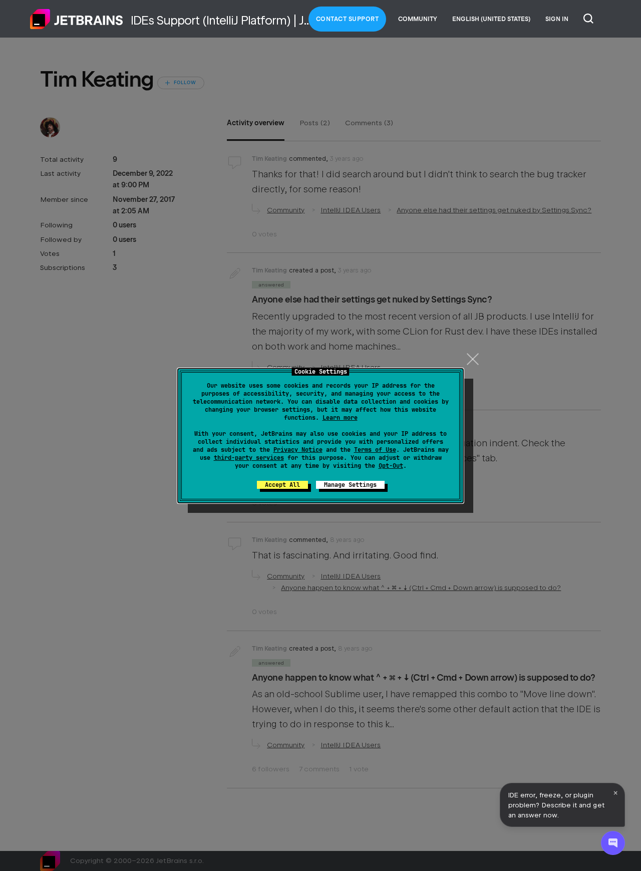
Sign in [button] (556, 19)
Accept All (282, 485)
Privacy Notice (298, 450)
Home (76, 19)
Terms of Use (375, 450)
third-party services (249, 458)
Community (417, 19)
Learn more (340, 418)
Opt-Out (391, 466)
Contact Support (347, 19)
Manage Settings (350, 485)
